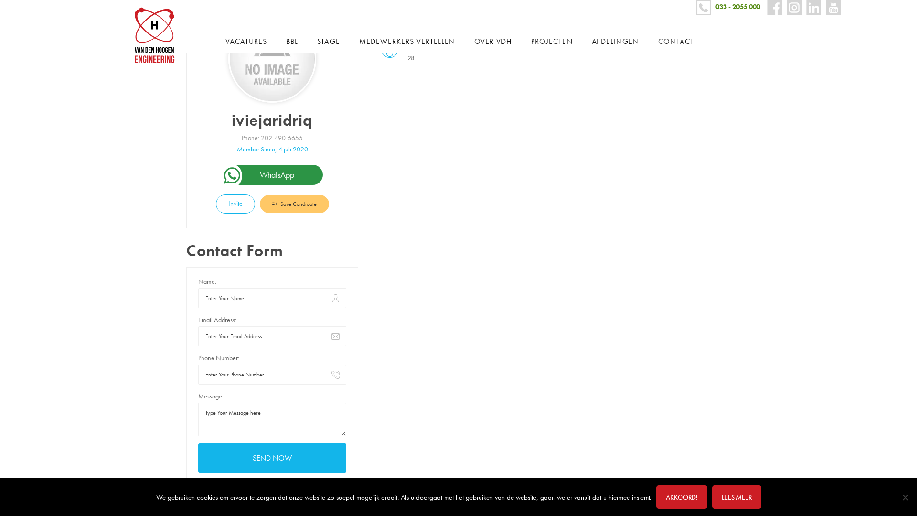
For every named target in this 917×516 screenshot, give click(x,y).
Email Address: (217, 319)
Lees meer (737, 497)
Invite (235, 203)
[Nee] (905, 497)
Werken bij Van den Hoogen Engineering (158, 35)
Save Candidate (298, 204)
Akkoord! (682, 497)
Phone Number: (218, 358)
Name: (207, 281)
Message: (211, 396)
